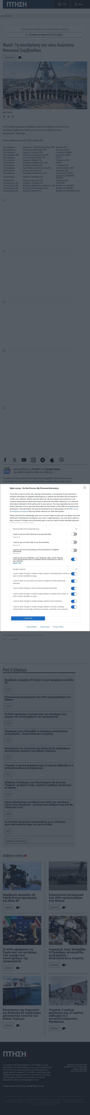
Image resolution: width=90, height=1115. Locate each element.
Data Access (45, 627)
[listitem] (45, 529)
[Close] (85, 488)
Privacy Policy (58, 627)
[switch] (74, 534)
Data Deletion (32, 627)
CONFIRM (28, 618)
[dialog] (45, 557)
